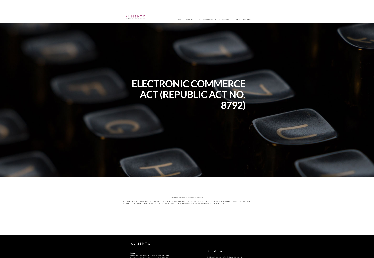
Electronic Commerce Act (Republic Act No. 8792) (187, 197)
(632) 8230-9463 (214, 16)
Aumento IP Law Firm (135, 17)
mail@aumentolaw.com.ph (241, 16)
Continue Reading (129, 209)
